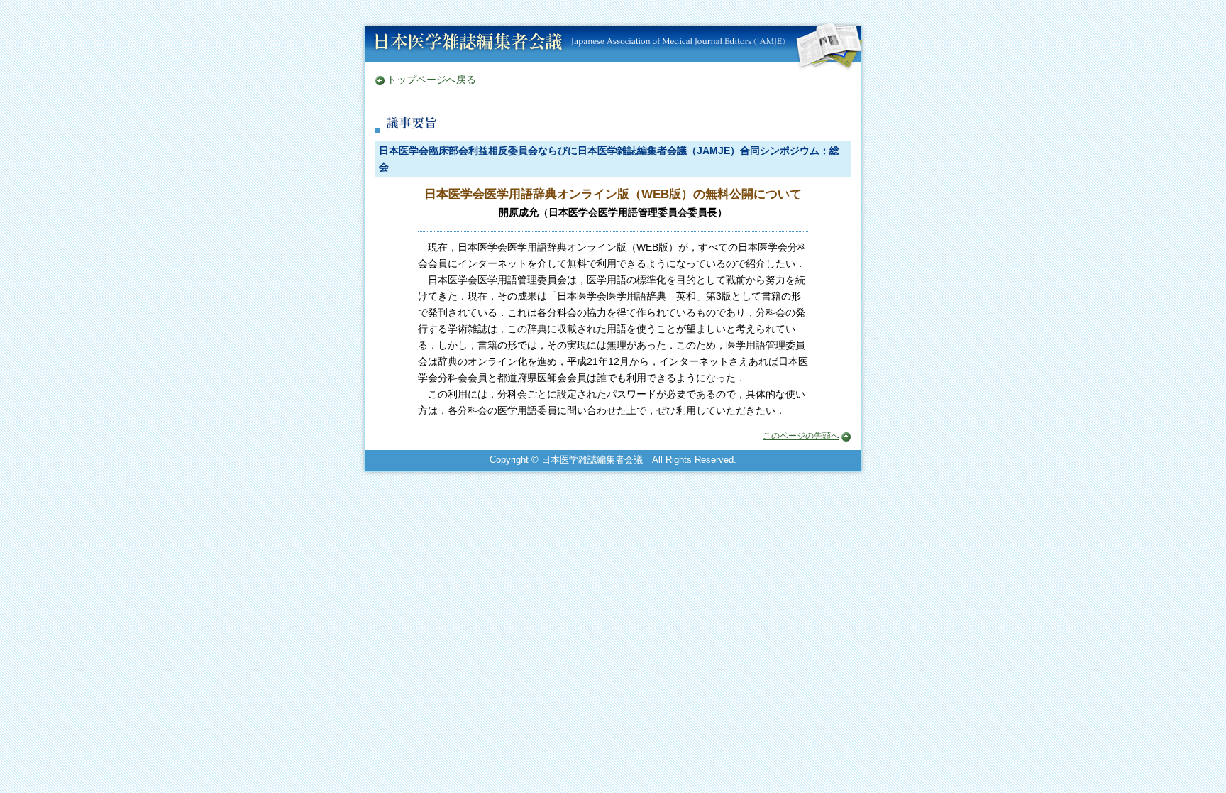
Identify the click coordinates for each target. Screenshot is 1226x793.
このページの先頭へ (801, 436)
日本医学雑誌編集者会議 (592, 459)
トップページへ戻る (431, 79)
